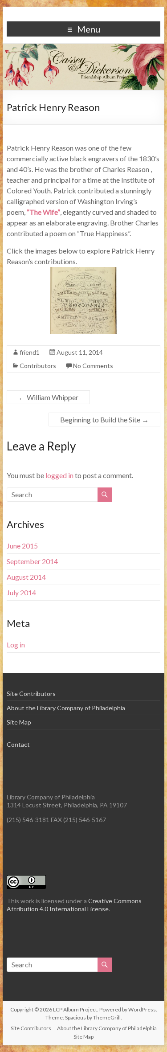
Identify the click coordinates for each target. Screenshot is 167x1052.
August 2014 (26, 577)
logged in (59, 475)
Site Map (19, 722)
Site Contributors (31, 693)
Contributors (38, 365)
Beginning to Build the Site (104, 419)
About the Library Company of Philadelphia (66, 708)
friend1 (30, 352)
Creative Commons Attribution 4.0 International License (74, 905)
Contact (18, 744)
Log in (16, 644)
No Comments (93, 365)
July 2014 (21, 592)
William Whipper (48, 397)
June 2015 (22, 545)
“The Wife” (43, 212)
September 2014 (32, 561)
